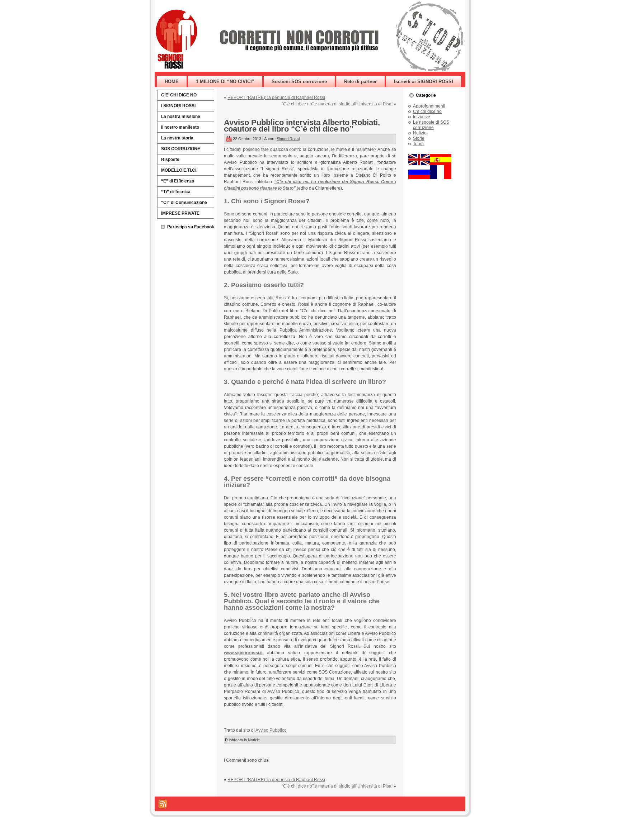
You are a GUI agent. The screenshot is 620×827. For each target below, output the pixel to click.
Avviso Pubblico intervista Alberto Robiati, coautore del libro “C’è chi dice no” (302, 125)
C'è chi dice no (427, 111)
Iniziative (421, 116)
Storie (418, 138)
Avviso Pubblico (271, 730)
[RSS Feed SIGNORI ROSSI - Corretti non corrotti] (162, 803)
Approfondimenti (429, 106)
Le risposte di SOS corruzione (431, 125)
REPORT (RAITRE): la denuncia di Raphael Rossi (276, 97)
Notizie (254, 740)
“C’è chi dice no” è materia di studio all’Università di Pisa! (337, 103)
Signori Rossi (288, 139)
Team (418, 143)
